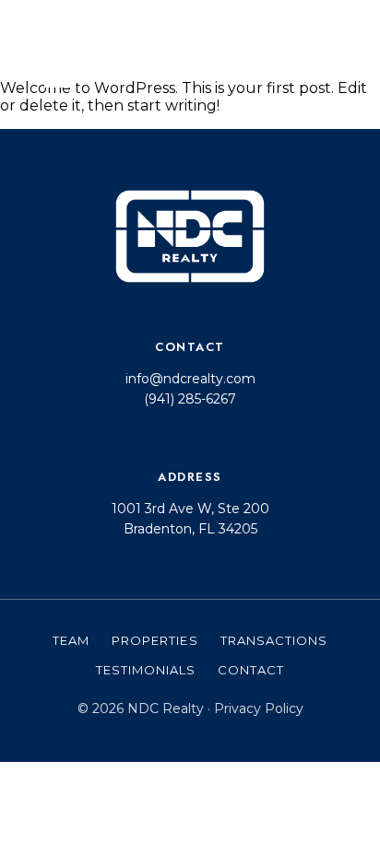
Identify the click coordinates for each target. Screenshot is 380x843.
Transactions (273, 640)
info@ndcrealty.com (190, 378)
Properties (154, 640)
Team (71, 640)
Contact (251, 669)
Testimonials (146, 669)
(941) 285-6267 (190, 399)
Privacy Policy (258, 708)
